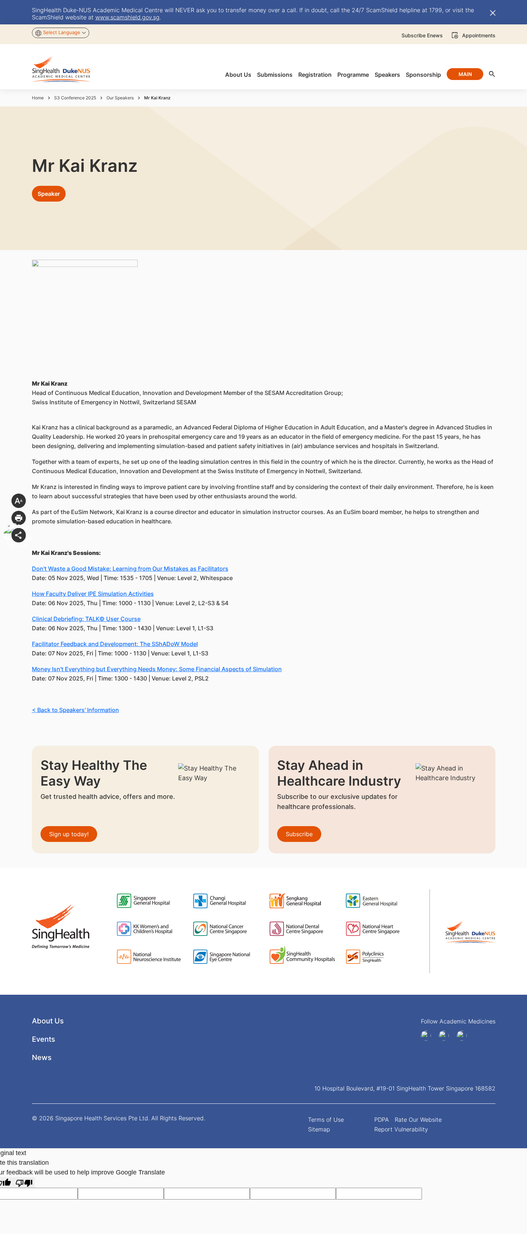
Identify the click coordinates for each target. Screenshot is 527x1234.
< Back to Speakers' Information (75, 709)
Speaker (49, 193)
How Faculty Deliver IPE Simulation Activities (93, 593)
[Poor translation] (24, 1182)
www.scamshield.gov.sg (127, 17)
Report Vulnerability (401, 1129)
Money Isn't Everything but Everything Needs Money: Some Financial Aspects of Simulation (157, 669)
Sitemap (319, 1129)
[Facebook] (428, 1036)
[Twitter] (464, 1036)
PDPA (381, 1119)
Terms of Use (326, 1119)
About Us (48, 1021)
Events (43, 1039)
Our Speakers (120, 97)
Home (38, 97)
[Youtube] (446, 1036)
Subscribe (299, 834)
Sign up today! (69, 834)
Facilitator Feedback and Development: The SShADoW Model (115, 643)
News (42, 1057)
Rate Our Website (418, 1119)
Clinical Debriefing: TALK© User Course (86, 618)
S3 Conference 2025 (75, 97)
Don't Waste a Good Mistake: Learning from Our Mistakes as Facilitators (130, 568)
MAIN (465, 74)
